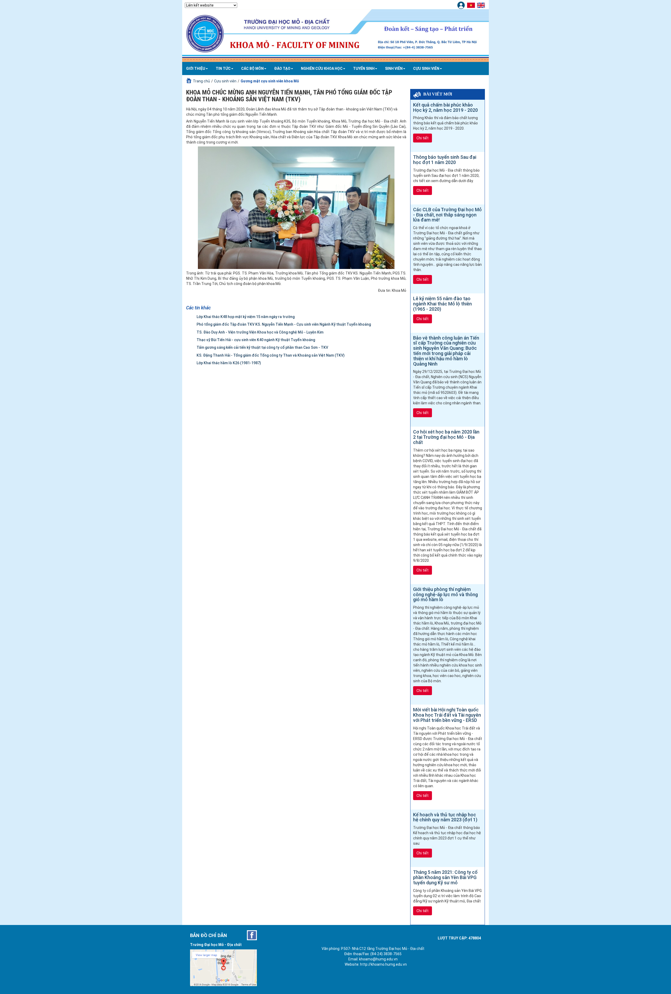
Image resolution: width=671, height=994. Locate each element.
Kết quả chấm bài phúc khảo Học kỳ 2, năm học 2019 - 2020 (445, 107)
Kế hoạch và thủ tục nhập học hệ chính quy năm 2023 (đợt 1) (445, 817)
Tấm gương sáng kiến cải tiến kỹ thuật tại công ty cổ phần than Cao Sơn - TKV (262, 347)
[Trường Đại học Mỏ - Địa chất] (252, 935)
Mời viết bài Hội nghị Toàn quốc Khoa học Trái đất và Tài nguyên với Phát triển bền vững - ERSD (447, 715)
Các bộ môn (252, 68)
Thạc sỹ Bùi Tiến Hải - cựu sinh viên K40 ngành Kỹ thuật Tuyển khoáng (256, 340)
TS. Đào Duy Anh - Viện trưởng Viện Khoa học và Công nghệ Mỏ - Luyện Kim (260, 332)
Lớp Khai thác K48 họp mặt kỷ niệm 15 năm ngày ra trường (246, 317)
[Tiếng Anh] (481, 5)
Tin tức (223, 68)
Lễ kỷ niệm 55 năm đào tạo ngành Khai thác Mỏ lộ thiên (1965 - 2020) (442, 304)
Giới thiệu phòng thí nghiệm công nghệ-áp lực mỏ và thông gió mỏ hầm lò (445, 594)
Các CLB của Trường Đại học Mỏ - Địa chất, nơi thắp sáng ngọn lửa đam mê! (447, 215)
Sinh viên (394, 68)
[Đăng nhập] (461, 5)
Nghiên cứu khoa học (322, 68)
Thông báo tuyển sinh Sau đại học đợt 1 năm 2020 (444, 159)
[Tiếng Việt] (471, 5)
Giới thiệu (195, 68)
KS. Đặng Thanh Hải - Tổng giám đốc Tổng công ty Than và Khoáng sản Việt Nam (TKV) (271, 355)
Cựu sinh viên (426, 68)
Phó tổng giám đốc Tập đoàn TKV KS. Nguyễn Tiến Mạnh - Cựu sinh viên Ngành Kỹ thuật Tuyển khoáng (284, 324)
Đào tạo (282, 68)
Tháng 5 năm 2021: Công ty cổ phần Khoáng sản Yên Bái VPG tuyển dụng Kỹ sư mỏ (445, 877)
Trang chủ (201, 81)
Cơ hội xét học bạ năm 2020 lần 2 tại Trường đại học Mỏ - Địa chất (446, 437)
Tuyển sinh (364, 68)
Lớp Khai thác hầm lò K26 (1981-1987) (229, 363)
